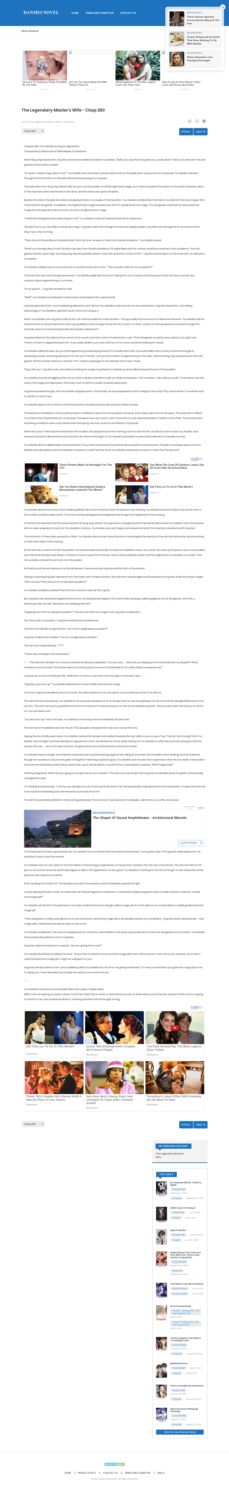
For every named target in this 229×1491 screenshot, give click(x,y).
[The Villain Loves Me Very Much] (161, 1290)
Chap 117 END (178, 1212)
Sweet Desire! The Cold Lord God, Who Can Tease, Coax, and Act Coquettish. (185, 1255)
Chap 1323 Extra (179, 1288)
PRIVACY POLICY (87, 1473)
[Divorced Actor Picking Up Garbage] (161, 1415)
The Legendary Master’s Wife (45, 121)
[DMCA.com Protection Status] (114, 1464)
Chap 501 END (178, 1189)
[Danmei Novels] (40, 12)
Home (25, 121)
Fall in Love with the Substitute (186, 1385)
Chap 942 (177, 1353)
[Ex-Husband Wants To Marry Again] (161, 1189)
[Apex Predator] (161, 1236)
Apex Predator (178, 1230)
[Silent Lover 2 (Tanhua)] (161, 1214)
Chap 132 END (178, 1234)
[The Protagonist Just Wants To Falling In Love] (161, 1344)
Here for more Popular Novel (179, 1432)
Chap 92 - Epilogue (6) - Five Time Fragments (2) (185, 1312)
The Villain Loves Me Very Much (186, 1283)
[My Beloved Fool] (161, 1370)
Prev (187, 132)
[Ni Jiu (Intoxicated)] (161, 1312)
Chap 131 (176, 1240)
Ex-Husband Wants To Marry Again (185, 1183)
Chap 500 (177, 1198)
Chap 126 (176, 1399)
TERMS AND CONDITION (99, 13)
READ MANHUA (30, 31)
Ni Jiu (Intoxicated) (180, 1306)
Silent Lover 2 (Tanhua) (182, 1207)
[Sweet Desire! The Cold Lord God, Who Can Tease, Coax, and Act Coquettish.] (161, 1259)
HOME (75, 13)
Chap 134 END (178, 1368)
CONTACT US (128, 13)
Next (199, 132)
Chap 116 (176, 1217)
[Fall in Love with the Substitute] (161, 1392)
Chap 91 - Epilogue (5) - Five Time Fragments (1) (185, 1323)
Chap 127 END (178, 1390)
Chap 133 (176, 1373)
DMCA (160, 1473)
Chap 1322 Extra (179, 1293)
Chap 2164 (177, 1270)
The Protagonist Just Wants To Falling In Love (185, 1339)
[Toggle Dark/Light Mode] (204, 121)
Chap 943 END (179, 1345)
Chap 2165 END (179, 1261)
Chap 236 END (179, 1415)
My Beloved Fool (179, 1363)
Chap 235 (176, 1424)
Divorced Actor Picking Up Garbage (184, 1410)
